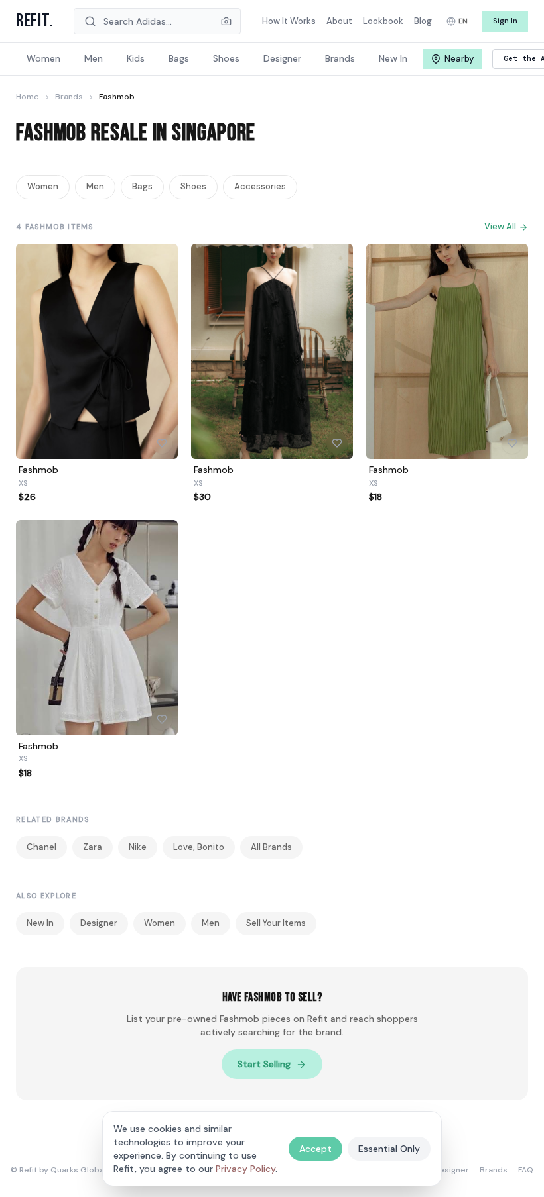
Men (95, 186)
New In (40, 923)
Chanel (41, 847)
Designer (98, 923)
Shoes (193, 186)
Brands (69, 96)
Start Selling (264, 1064)
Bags (142, 186)
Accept (315, 1149)
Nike (138, 847)
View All (500, 226)
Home (27, 96)
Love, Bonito (198, 847)
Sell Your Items (276, 923)
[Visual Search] (226, 21)
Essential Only (389, 1149)
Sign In (505, 20)
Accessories (260, 186)
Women (42, 186)
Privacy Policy (245, 1168)
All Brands (271, 847)
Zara (92, 847)
